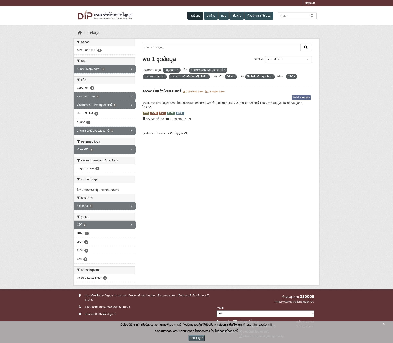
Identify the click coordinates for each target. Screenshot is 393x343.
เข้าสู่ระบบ (310, 3)
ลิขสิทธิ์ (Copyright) (301, 97)
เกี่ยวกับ (237, 16)
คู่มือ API (182, 133)
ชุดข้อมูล (195, 16)
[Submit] (312, 15)
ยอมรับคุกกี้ (196, 338)
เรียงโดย (258, 59)
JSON (154, 113)
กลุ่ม (223, 16)
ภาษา (220, 308)
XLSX (171, 113)
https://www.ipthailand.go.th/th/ (294, 302)
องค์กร (211, 16)
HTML (180, 113)
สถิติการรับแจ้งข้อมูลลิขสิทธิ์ (162, 91)
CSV (146, 113)
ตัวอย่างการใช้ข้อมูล (259, 16)
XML (162, 113)
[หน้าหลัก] (80, 33)
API (171, 133)
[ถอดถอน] (177, 70)
